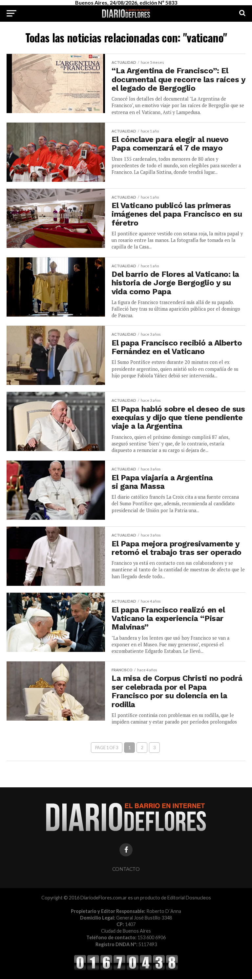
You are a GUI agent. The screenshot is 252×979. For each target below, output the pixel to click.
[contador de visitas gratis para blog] (126, 969)
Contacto (126, 869)
